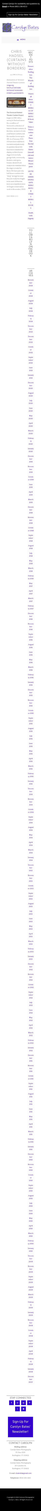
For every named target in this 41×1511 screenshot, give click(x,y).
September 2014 (31, 820)
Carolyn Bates (20, 28)
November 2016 (31, 627)
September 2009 (31, 1279)
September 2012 (31, 995)
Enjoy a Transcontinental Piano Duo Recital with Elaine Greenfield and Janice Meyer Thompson (31, 147)
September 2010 (31, 1188)
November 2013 (31, 878)
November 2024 (31, 283)
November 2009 (31, 1269)
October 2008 (30, 1333)
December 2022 (31, 339)
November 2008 (31, 1323)
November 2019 (31, 469)
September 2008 (31, 1343)
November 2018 (31, 520)
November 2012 (31, 977)
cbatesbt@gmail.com (23, 1473)
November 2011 (31, 1068)
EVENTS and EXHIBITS (15, 93)
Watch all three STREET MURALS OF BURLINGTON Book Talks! (31, 108)
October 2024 (30, 293)
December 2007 (31, 1379)
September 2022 (31, 360)
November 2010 (31, 1167)
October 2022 (30, 350)
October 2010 (30, 1178)
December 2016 (31, 616)
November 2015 (31, 703)
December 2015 (31, 693)
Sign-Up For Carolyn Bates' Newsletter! (23, 15)
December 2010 (31, 1157)
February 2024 (30, 318)
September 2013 (31, 896)
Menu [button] (22, 39)
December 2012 (31, 967)
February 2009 (30, 1305)
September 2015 (31, 721)
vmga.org (10, 85)
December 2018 (31, 510)
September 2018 (31, 538)
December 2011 (31, 1058)
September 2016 (31, 637)
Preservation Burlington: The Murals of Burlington (31, 77)
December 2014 (31, 791)
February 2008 (30, 1361)
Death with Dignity (30, 216)
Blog (16, 196)
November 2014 (31, 802)
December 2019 (31, 459)
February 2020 (30, 441)
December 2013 (31, 868)
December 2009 (31, 1259)
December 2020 (31, 385)
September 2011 (31, 1086)
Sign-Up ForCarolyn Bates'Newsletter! (20, 1427)
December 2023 (31, 329)
